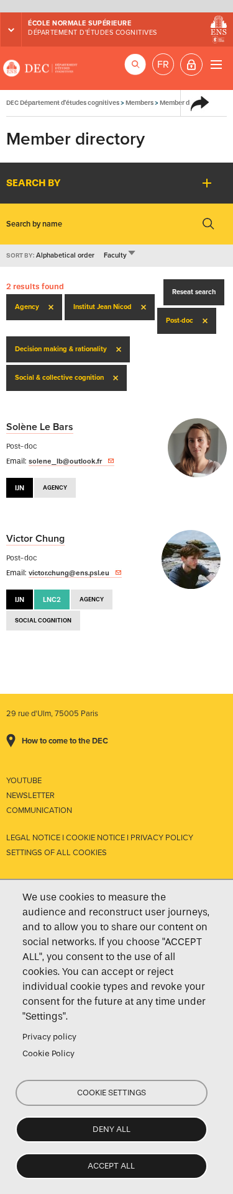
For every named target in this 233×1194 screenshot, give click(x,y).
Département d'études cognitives (92, 33)
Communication (39, 810)
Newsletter (30, 796)
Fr (163, 64)
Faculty (120, 255)
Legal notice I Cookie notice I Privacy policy (99, 838)
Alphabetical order (65, 255)
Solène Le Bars (39, 427)
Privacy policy (49, 1036)
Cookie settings (111, 1092)
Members (139, 103)
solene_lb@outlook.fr (65, 461)
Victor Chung (35, 538)
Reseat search (194, 292)
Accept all (111, 1165)
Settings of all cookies (56, 853)
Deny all (111, 1129)
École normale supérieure (79, 23)
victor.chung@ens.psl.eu (69, 572)
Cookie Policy (48, 1053)
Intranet (191, 64)
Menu (216, 64)
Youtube (24, 781)
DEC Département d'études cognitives (40, 68)
